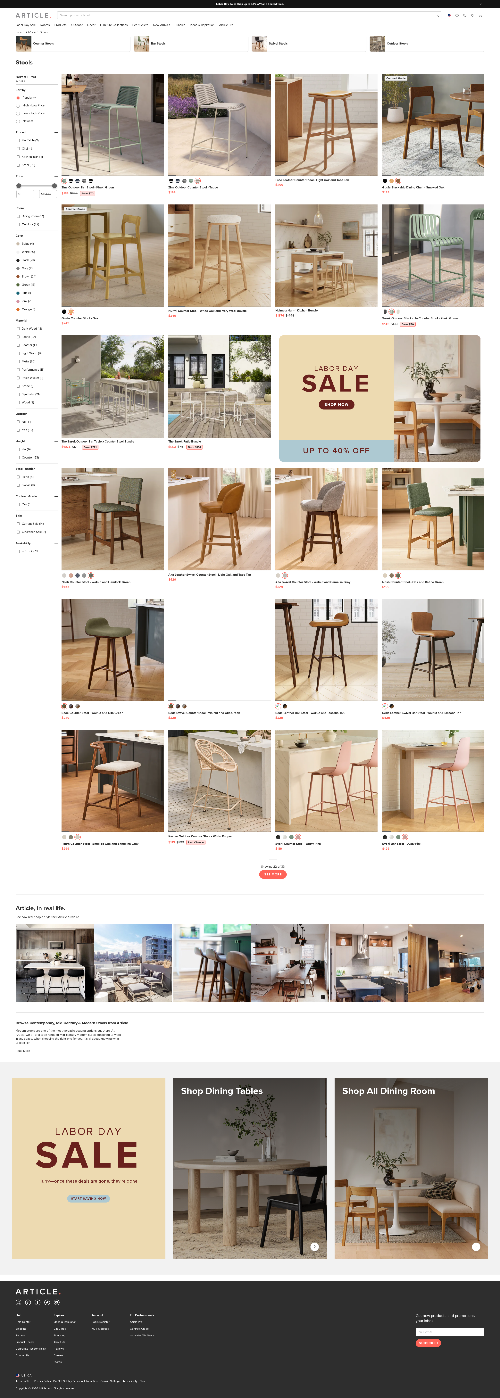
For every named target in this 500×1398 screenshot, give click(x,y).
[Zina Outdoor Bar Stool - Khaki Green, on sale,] (113, 125)
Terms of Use (24, 1381)
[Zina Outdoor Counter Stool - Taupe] (219, 125)
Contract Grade (139, 1329)
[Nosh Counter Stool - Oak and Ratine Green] (433, 519)
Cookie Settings (110, 1381)
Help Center (23, 1322)
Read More (23, 1050)
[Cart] (480, 15)
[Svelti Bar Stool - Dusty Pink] (433, 781)
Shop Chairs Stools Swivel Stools (274, 37)
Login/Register (100, 1322)
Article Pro (136, 1322)
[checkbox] (37, 141)
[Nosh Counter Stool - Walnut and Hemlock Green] (113, 519)
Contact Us (22, 1355)
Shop (143, 1381)
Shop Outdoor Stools (384, 37)
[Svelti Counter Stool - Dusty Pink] (326, 781)
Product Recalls (25, 1342)
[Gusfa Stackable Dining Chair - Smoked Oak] (433, 125)
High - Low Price (34, 105)
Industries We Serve (142, 1335)
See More (273, 874)
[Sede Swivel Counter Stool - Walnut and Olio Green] (219, 650)
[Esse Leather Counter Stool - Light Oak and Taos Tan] (326, 125)
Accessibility (129, 1381)
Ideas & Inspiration (65, 1322)
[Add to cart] (160, 182)
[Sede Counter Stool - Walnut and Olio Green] (113, 650)
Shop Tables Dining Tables (315, 1247)
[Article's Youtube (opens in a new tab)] (57, 1303)
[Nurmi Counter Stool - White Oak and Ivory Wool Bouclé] (219, 255)
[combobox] (449, 15)
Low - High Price (34, 113)
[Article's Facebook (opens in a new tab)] (37, 1303)
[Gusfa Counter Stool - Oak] (113, 255)
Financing (59, 1335)
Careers (58, 1355)
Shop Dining (476, 1247)
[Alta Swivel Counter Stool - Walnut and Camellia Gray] (326, 519)
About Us (59, 1342)
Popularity (29, 97)
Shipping (21, 1329)
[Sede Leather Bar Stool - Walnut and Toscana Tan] (326, 650)
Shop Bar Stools (144, 37)
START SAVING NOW (88, 1198)
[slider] (18, 185)
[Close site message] (480, 4)
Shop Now (337, 405)
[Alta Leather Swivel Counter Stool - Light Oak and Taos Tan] (219, 519)
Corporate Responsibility (31, 1348)
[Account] (464, 15)
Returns (20, 1335)
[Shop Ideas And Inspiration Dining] (411, 1168)
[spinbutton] (25, 194)
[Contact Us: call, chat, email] (457, 15)
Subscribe (429, 1343)
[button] (457, 15)
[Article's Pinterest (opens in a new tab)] (28, 1303)
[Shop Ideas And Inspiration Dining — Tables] (250, 1168)
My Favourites (100, 1329)
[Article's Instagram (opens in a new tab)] (18, 1303)
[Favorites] (472, 15)
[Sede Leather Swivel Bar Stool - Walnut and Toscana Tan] (433, 650)
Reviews (59, 1348)
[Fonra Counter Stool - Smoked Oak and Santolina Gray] (113, 781)
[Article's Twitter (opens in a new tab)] (47, 1303)
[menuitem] (25, 25)
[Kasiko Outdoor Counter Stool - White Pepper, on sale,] (219, 781)
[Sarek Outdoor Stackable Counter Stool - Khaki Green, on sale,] (433, 255)
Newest (28, 121)
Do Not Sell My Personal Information (75, 1381)
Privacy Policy (42, 1381)
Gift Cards (60, 1329)
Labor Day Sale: (226, 4)
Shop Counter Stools (30, 37)
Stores (58, 1362)
